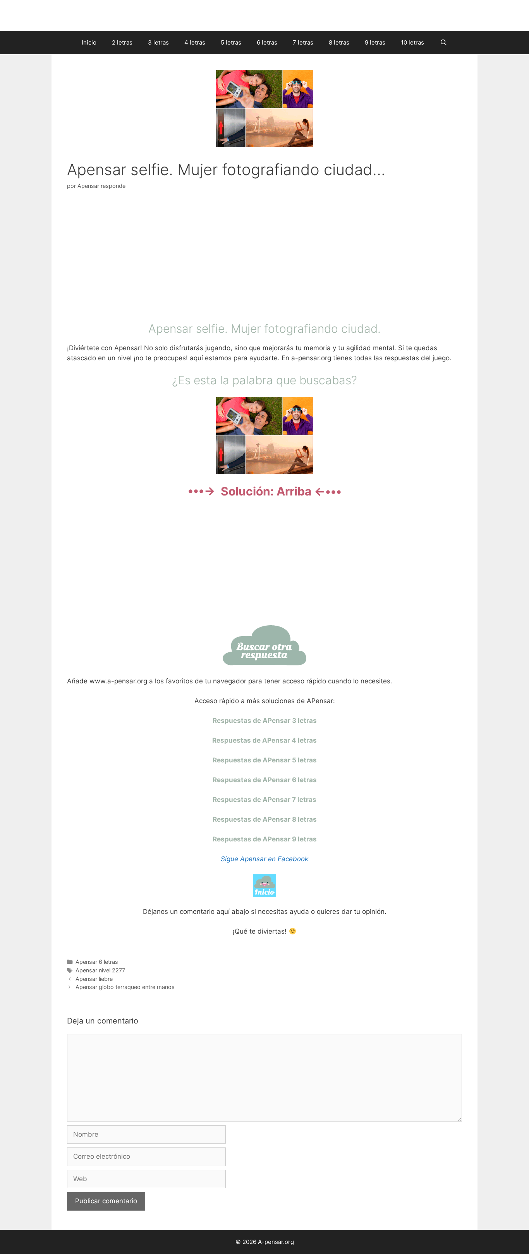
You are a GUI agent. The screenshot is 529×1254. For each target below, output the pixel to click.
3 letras (158, 42)
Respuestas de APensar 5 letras (265, 760)
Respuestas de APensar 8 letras (265, 819)
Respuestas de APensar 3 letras (265, 720)
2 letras (122, 42)
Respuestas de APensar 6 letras (265, 780)
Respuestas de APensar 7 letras (264, 799)
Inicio (89, 42)
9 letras (375, 42)
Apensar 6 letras (97, 961)
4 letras (194, 42)
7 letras (303, 42)
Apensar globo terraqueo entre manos (125, 987)
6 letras (267, 42)
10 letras (412, 42)
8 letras (339, 42)
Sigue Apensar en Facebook (264, 859)
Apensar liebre (94, 978)
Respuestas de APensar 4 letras (264, 740)
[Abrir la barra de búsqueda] (443, 42)
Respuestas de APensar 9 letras (265, 839)
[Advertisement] (264, 257)
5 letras (231, 42)
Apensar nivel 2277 (100, 970)
